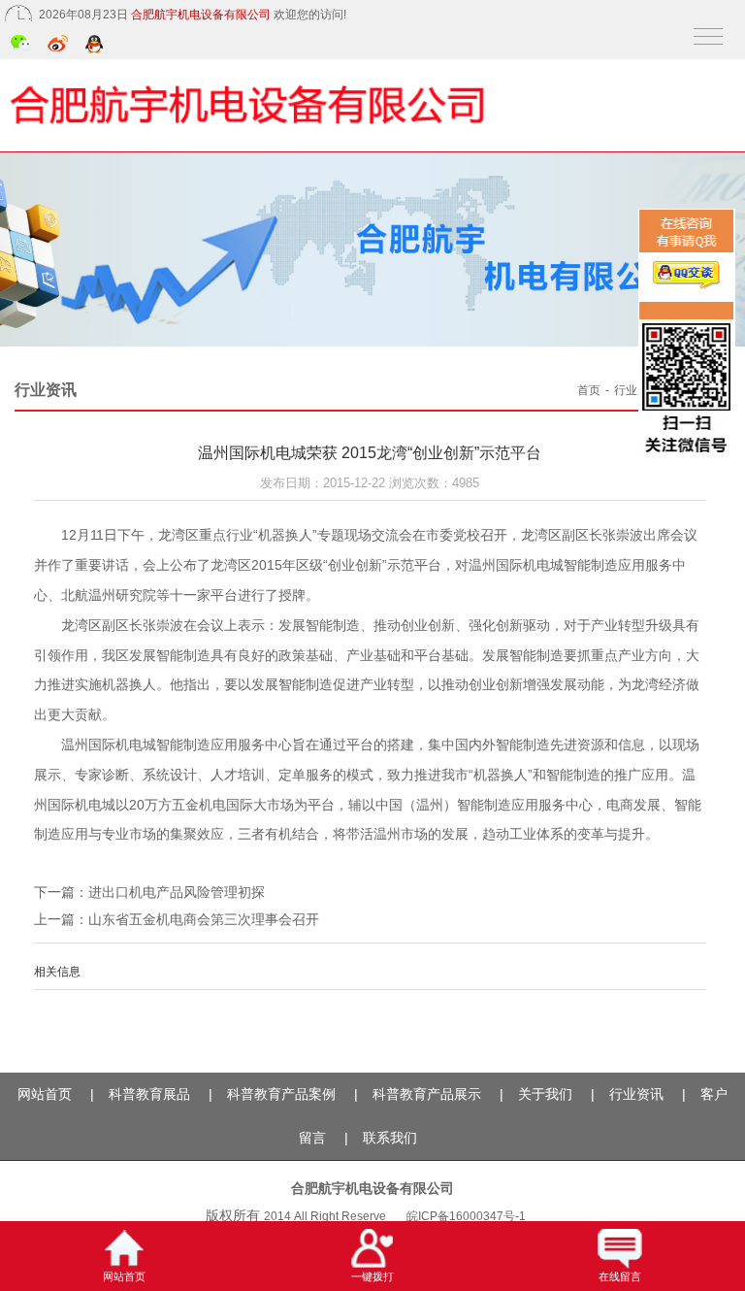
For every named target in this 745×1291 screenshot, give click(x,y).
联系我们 (390, 1137)
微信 (22, 45)
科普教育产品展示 (426, 1094)
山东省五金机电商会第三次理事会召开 (203, 919)
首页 (588, 390)
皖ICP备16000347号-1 (466, 1216)
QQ (95, 45)
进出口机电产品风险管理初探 (176, 892)
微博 (59, 45)
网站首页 (44, 1094)
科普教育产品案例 (281, 1094)
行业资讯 (637, 390)
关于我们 (545, 1094)
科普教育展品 (149, 1094)
